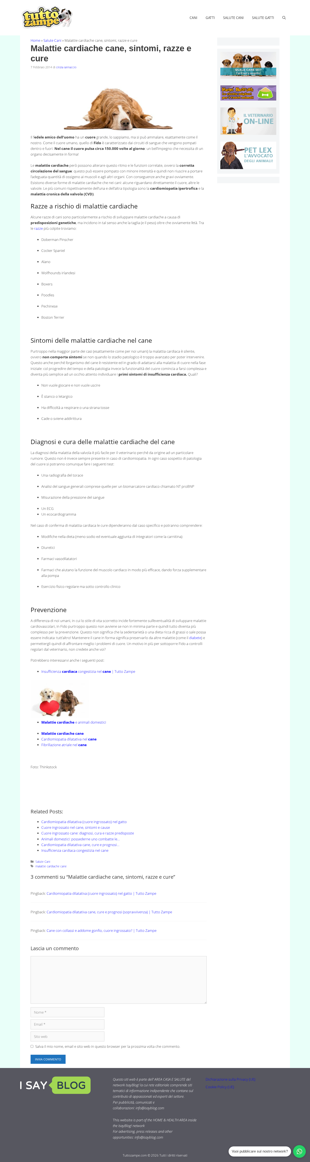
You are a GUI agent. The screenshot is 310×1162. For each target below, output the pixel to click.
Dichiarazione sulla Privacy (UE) (230, 1079)
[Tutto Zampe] (46, 17)
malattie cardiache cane (51, 866)
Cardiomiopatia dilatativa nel (69, 739)
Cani (193, 17)
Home (35, 40)
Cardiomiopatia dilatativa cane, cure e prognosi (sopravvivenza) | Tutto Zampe (109, 911)
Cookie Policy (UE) (220, 1086)
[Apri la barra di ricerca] (284, 17)
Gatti (210, 17)
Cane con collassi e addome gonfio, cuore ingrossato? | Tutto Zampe (101, 930)
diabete (195, 637)
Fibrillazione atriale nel (64, 744)
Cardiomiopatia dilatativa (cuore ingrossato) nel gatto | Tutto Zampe (101, 893)
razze (38, 228)
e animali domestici (73, 722)
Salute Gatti (263, 17)
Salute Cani (233, 17)
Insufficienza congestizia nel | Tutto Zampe (88, 671)
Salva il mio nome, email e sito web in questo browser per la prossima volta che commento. (107, 1046)
